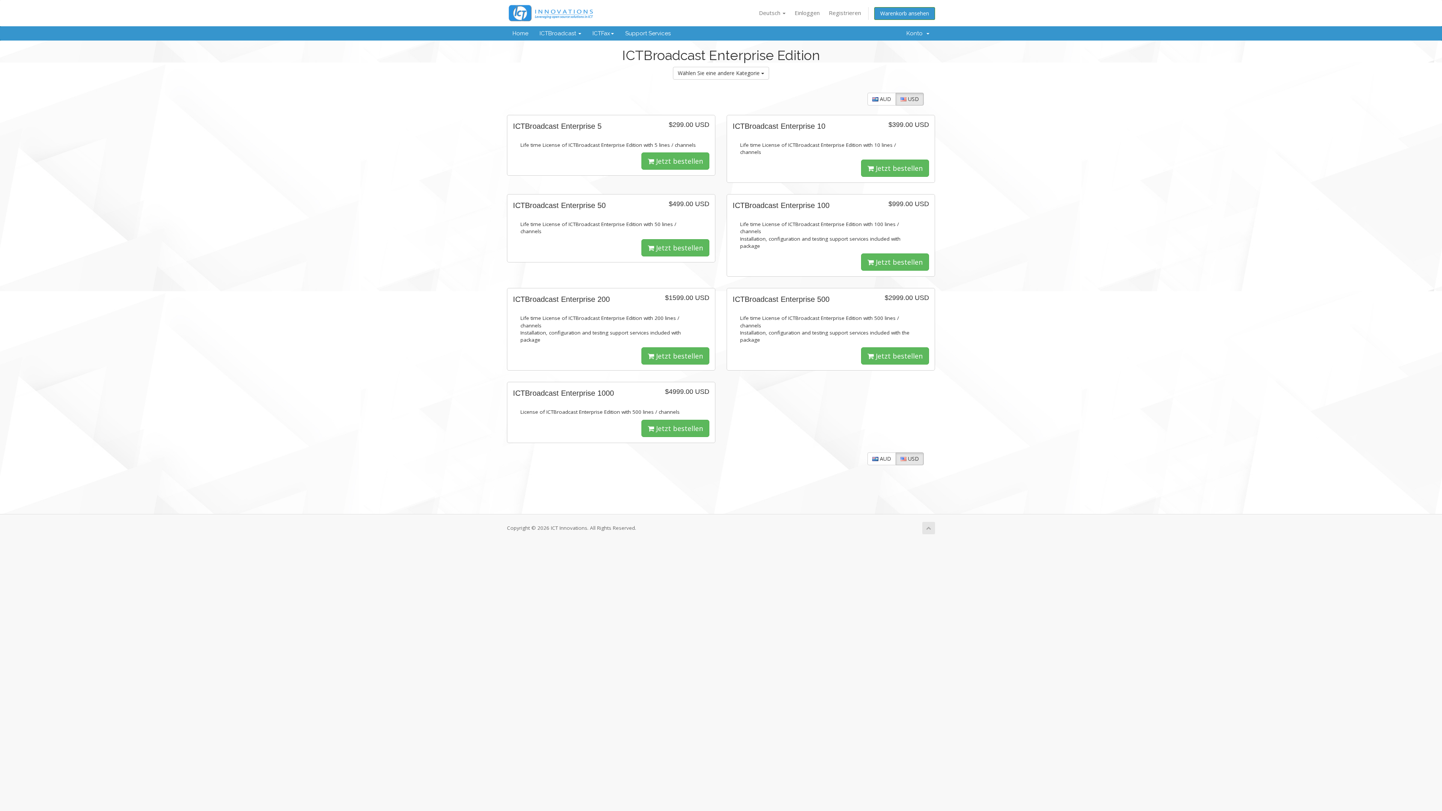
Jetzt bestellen (678, 161)
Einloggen (807, 13)
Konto (916, 33)
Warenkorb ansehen (904, 13)
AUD (884, 99)
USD (913, 99)
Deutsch (770, 13)
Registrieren (845, 13)
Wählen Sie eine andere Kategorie (719, 73)
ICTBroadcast (559, 33)
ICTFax (601, 33)
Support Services (648, 33)
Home (520, 33)
